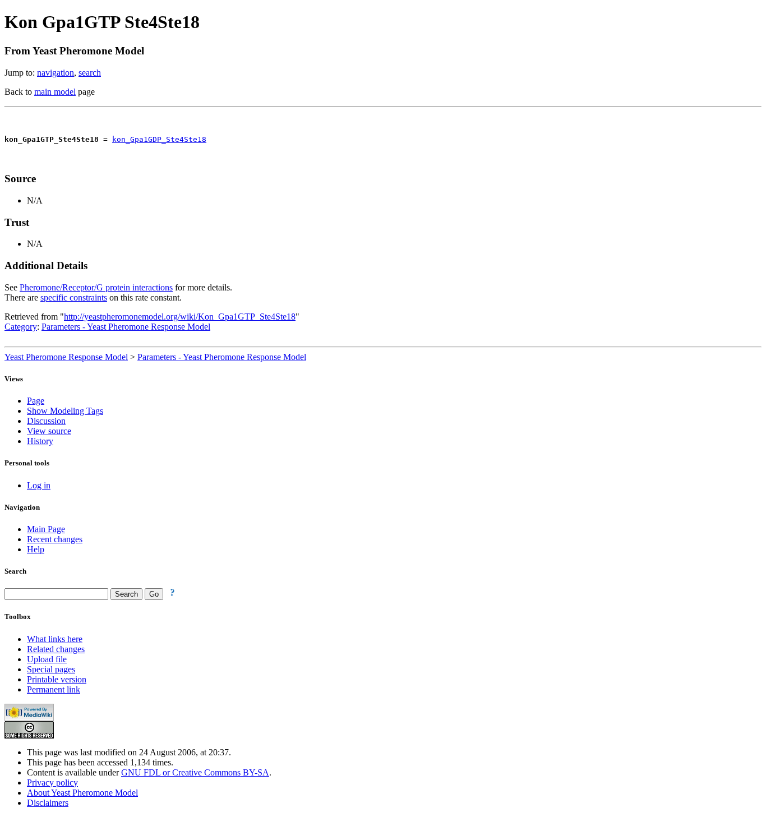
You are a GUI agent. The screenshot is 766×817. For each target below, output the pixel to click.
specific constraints (73, 297)
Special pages (51, 669)
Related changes (56, 649)
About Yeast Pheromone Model (82, 792)
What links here (54, 639)
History (40, 441)
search (90, 72)
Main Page (46, 529)
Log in (38, 485)
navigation (55, 72)
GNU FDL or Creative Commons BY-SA (195, 772)
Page (35, 400)
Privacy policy (52, 782)
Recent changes (54, 539)
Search (15, 571)
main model (55, 91)
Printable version (56, 679)
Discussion (46, 421)
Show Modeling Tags (65, 411)
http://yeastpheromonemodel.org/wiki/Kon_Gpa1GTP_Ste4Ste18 (180, 316)
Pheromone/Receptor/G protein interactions (96, 287)
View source (49, 431)
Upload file (47, 659)
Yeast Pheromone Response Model (66, 357)
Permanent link (53, 689)
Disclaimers (47, 802)
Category (20, 326)
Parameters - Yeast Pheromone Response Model (125, 326)
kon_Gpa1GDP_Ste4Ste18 (159, 139)
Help (35, 549)
